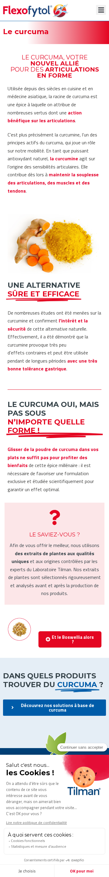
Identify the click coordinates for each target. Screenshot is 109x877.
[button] (101, 10)
